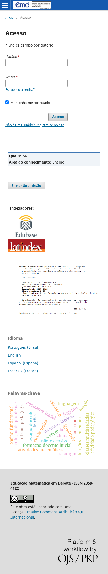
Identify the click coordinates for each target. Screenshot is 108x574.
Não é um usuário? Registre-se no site (34, 124)
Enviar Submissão (26, 185)
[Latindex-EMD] (26, 251)
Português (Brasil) (24, 347)
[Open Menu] (5, 5)
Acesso (58, 117)
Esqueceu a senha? (20, 89)
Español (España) (23, 363)
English (14, 355)
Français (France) (23, 370)
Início (9, 17)
